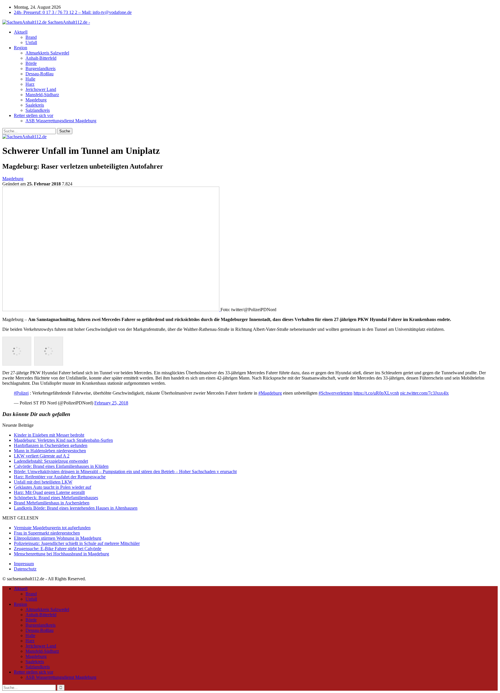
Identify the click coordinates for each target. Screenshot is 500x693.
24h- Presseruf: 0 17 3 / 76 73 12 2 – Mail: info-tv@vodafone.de (73, 12)
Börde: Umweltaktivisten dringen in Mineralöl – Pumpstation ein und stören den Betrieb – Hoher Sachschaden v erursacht (125, 471)
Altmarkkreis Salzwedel (47, 52)
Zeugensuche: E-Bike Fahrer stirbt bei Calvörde (57, 548)
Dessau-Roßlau (39, 73)
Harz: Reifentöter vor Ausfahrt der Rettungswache (60, 476)
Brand (31, 37)
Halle (30, 78)
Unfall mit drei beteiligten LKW (43, 481)
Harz (29, 84)
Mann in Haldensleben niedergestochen (50, 450)
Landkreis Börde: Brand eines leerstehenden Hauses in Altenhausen (75, 508)
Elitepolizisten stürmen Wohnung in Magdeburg (57, 538)
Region (20, 47)
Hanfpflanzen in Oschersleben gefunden (50, 445)
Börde (31, 63)
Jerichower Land (40, 89)
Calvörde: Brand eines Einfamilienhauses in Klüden (61, 466)
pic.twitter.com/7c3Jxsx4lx (424, 393)
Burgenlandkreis (40, 68)
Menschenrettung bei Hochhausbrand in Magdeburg (61, 553)
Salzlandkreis (37, 110)
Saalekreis (34, 105)
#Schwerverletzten (335, 393)
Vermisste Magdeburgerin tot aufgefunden (52, 527)
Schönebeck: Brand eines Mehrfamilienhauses (56, 497)
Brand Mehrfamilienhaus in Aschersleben (51, 502)
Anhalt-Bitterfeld (40, 58)
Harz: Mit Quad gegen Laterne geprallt (49, 492)
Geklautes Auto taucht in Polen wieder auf (52, 487)
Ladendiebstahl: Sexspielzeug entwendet (51, 461)
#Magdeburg (270, 393)
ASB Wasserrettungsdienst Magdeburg (60, 120)
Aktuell (20, 32)
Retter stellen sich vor (33, 115)
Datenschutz (25, 568)
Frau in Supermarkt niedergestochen (47, 532)
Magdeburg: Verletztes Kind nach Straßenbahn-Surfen (63, 440)
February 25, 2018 (111, 402)
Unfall (31, 42)
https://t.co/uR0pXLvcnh (376, 393)
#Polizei (21, 393)
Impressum (24, 563)
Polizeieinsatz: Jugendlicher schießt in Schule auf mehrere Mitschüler (77, 543)
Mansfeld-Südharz (42, 94)
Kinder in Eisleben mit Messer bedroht (49, 435)
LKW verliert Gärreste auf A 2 (41, 455)
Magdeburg (36, 99)
